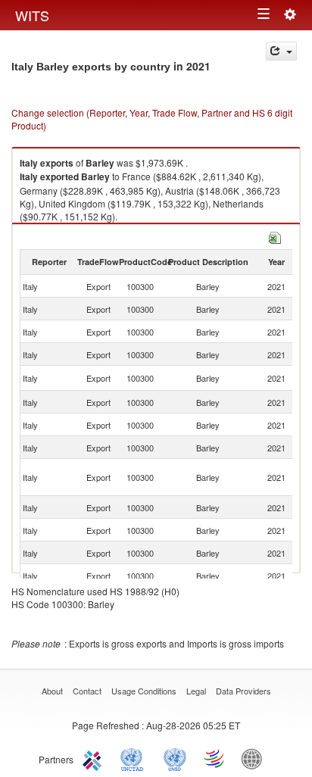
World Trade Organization (215, 758)
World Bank (255, 758)
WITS (32, 15)
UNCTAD (135, 758)
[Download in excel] (275, 235)
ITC (95, 758)
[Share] (281, 51)
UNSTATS (175, 758)
